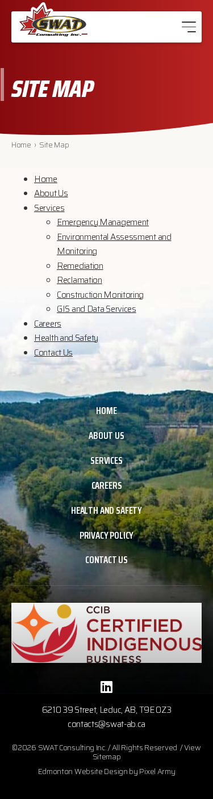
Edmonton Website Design (83, 771)
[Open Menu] (189, 27)
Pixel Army (157, 771)
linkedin (107, 687)
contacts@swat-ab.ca (106, 724)
